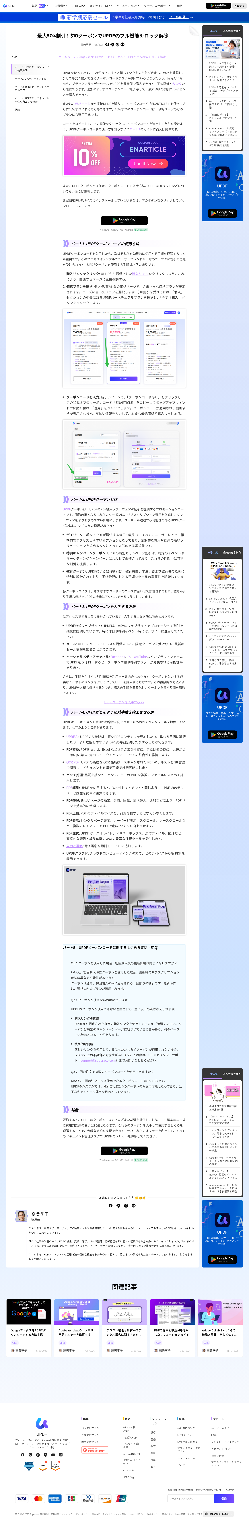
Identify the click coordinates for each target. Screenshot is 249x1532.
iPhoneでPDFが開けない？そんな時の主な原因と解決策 (223, 588)
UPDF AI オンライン (132, 1461)
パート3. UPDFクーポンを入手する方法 (32, 88)
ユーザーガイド (220, 1428)
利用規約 (96, 1514)
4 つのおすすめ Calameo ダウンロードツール (223, 637)
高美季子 (86, 44)
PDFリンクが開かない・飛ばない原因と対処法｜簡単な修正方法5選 (223, 66)
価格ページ (83, 103)
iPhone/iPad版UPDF (131, 1445)
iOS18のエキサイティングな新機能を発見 (222, 143)
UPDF (12, 6)
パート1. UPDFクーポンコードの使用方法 (32, 68)
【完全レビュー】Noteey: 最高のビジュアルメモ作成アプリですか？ (223, 1174)
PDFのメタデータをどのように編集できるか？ (223, 78)
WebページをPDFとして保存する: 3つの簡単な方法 (223, 104)
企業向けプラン (90, 1435)
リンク (177, 83)
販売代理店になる (187, 1441)
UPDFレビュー (185, 1435)
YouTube (140, 656)
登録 (224, 1498)
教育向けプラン (90, 1441)
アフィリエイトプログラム (188, 1449)
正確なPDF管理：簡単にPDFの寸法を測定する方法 (223, 663)
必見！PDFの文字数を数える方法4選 (223, 1107)
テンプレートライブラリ (225, 1441)
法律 (153, 1460)
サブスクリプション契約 (114, 1514)
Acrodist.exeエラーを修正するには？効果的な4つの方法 (223, 1161)
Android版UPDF (132, 1453)
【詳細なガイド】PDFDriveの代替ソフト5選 (222, 118)
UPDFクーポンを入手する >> (124, 702)
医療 (153, 1439)
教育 (153, 1446)
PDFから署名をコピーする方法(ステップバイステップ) (223, 90)
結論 (17, 109)
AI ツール (128, 1470)
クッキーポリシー (136, 1514)
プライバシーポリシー (79, 1514)
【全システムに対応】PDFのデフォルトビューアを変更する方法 (223, 1120)
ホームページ (67, 57)
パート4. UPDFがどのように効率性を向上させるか (32, 99)
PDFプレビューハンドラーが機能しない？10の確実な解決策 (223, 626)
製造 (153, 1467)
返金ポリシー (153, 1514)
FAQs (214, 1435)
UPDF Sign (129, 1477)
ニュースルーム (186, 1458)
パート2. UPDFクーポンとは (30, 78)
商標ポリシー (168, 1514)
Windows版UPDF (129, 1429)
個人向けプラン (90, 1428)
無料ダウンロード (218, 5)
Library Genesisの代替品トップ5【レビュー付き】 (223, 600)
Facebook (117, 656)
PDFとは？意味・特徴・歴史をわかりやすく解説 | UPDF (223, 612)
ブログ (181, 1465)
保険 (153, 1453)
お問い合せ (217, 1455)
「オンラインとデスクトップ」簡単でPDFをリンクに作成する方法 (223, 1133)
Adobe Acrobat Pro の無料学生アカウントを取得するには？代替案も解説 (223, 1188)
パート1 (134, 129)
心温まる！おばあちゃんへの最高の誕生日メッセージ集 (223, 1147)
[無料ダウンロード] (218, 6)
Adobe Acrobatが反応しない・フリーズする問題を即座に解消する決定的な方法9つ (223, 131)
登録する (239, 5)
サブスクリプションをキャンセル (226, 1463)
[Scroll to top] (240, 1523)
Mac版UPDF (130, 1437)
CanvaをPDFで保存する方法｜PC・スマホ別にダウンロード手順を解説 (223, 650)
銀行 (153, 1432)
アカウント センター (223, 1448)
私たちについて (186, 1428)
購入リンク (140, 273)
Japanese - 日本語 (219, 1514)
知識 (82, 57)
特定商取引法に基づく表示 (189, 1514)
